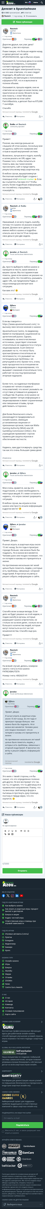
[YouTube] (21, 895)
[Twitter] (8, 895)
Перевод (28, 39)
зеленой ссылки (26, 179)
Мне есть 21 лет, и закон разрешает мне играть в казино (22, 1131)
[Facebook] (3, 895)
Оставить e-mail (10, 1116)
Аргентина (17, 33)
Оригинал (6, 39)
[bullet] (28, 830)
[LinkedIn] (17, 895)
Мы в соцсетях (8, 892)
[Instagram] (12, 895)
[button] (41, 199)
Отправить (22, 871)
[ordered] (24, 830)
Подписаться (22, 1125)
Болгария (16, 310)
